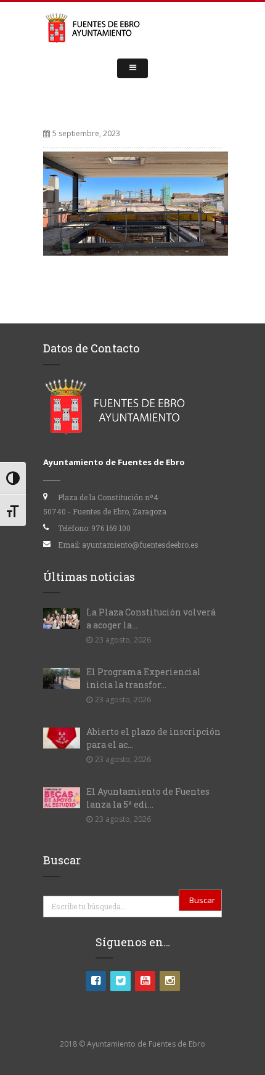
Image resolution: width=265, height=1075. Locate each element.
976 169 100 (111, 528)
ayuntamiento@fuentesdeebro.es (140, 545)
